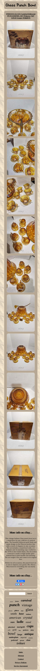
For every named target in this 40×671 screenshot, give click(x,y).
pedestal (14, 640)
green (22, 640)
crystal (27, 617)
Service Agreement (21, 666)
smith (14, 613)
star (22, 611)
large (19, 634)
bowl (11, 633)
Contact (21, 659)
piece (17, 610)
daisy (32, 630)
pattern (25, 630)
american (15, 617)
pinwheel (11, 627)
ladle (20, 621)
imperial (23, 637)
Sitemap (21, 656)
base (21, 613)
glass (29, 610)
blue (20, 630)
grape (11, 601)
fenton (17, 601)
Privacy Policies (21, 662)
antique (29, 634)
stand (28, 622)
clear (28, 640)
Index (21, 652)
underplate (13, 637)
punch (14, 605)
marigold (21, 627)
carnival (26, 600)
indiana (28, 614)
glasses (10, 611)
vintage (27, 605)
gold (14, 630)
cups (30, 626)
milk (9, 630)
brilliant (21, 643)
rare (13, 622)
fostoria (31, 637)
